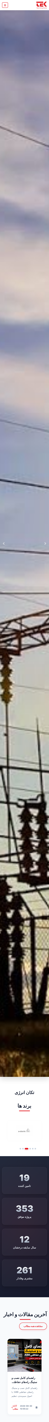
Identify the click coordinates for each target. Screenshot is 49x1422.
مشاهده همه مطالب (33, 1326)
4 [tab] (30, 1148)
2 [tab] (23, 1148)
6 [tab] (35, 1148)
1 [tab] (20, 1148)
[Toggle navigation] (5, 5)
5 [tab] (32, 1148)
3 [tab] (26, 1148)
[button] (3, 543)
